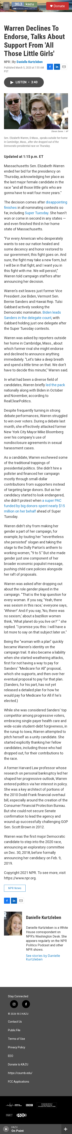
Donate (59, 6)
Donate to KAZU (18, 1064)
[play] (6, 1129)
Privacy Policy (16, 1047)
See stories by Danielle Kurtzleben (43, 957)
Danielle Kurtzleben (30, 62)
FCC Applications (18, 1081)
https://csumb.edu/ (20, 1073)
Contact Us (15, 1021)
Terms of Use (16, 1038)
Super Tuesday (36, 213)
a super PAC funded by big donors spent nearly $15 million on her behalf (34, 505)
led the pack (55, 385)
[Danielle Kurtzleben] (13, 924)
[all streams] (66, 1129)
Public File (14, 1030)
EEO (10, 1055)
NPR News (14, 888)
